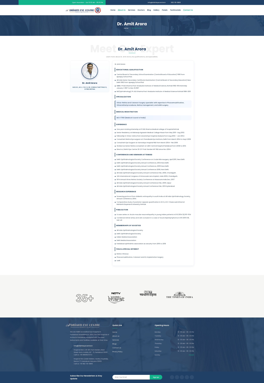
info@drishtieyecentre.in (157, 2)
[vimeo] (187, 377)
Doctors (141, 10)
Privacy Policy (117, 352)
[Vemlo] (86, 10)
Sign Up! (156, 377)
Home (112, 10)
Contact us (116, 348)
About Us (122, 10)
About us (115, 336)
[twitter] (187, 2)
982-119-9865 (176, 2)
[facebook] (185, 2)
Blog (149, 10)
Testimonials (175, 10)
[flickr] (190, 2)
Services (131, 10)
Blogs (114, 344)
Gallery (156, 10)
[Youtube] (182, 377)
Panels (164, 10)
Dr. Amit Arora (89, 83)
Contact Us (188, 10)
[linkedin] (193, 2)
